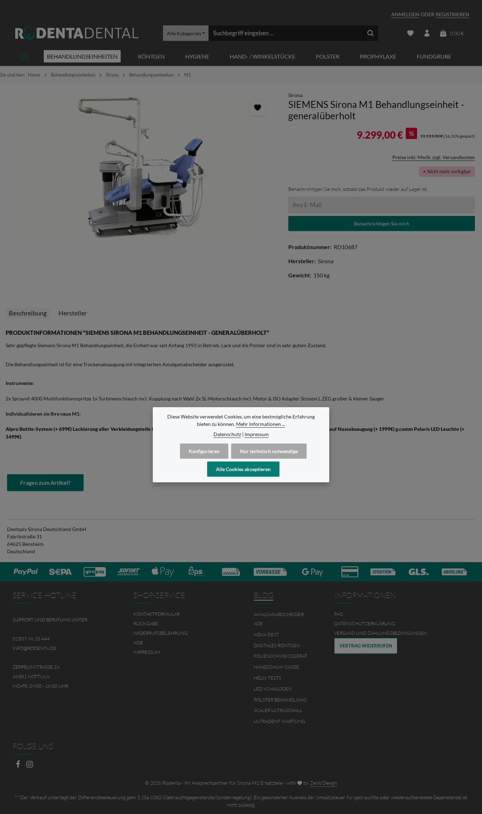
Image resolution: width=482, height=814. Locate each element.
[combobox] (285, 33)
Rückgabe (145, 623)
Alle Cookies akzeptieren (243, 469)
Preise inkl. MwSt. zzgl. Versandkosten (433, 157)
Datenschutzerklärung (364, 623)
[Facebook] (18, 766)
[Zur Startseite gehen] (77, 33)
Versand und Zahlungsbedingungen (380, 633)
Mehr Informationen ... (260, 424)
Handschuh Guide (276, 667)
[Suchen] (370, 33)
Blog (263, 595)
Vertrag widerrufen (365, 646)
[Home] (25, 56)
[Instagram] (30, 766)
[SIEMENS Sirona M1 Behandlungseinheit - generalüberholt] (140, 167)
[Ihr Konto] (426, 33)
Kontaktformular (156, 614)
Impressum (146, 652)
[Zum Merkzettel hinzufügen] (257, 108)
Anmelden (405, 14)
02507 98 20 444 (31, 638)
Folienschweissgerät (280, 656)
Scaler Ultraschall (278, 710)
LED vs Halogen (273, 689)
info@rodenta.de (34, 648)
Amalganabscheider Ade (279, 618)
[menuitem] (181, 614)
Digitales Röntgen (277, 645)
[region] (140, 167)
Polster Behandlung (280, 700)
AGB (138, 642)
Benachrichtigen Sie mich (381, 224)
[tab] (28, 313)
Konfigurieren (204, 451)
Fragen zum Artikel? (45, 482)
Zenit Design (323, 783)
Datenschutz (227, 434)
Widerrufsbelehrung (160, 633)
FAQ (338, 614)
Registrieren (452, 14)
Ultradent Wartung (279, 721)
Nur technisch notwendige (269, 451)
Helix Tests (267, 678)
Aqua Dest (266, 634)
